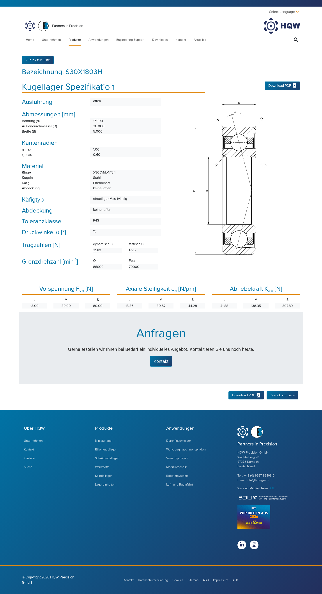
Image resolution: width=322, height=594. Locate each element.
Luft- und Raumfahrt (179, 484)
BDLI (272, 488)
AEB (235, 580)
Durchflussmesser (178, 441)
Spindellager (103, 476)
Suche (28, 467)
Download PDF (279, 85)
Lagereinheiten (105, 484)
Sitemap (193, 580)
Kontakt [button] (161, 361)
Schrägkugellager (107, 458)
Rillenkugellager (106, 449)
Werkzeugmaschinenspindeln (186, 449)
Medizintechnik (176, 467)
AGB (206, 580)
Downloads (160, 40)
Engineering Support (130, 40)
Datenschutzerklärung (153, 580)
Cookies (177, 580)
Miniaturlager (104, 441)
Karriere (29, 458)
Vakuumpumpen (177, 458)
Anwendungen (98, 40)
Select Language (282, 12)
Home (30, 40)
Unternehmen (51, 40)
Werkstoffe (102, 467)
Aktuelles (200, 40)
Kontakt (180, 40)
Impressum (220, 580)
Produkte (75, 40)
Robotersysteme (177, 476)
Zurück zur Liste (38, 60)
